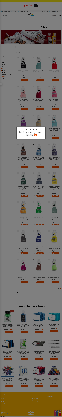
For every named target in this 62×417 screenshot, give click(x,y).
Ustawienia (27, 135)
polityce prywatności (36, 133)
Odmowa (32, 135)
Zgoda (35, 135)
